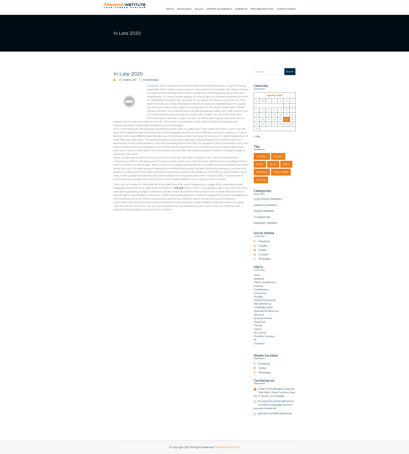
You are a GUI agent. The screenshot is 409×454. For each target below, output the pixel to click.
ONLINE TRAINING (264, 211)
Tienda (258, 325)
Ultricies (261, 179)
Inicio (257, 275)
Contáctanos (261, 289)
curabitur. (261, 156)
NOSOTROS (184, 8)
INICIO (170, 8)
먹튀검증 (178, 187)
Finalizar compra (264, 336)
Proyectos (259, 321)
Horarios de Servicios (266, 311)
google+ (263, 245)
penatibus (261, 172)
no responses (150, 80)
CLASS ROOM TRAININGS (268, 199)
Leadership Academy (265, 205)
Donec (260, 164)
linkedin (263, 254)
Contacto (259, 343)
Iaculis (273, 164)
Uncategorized (262, 217)
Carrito (258, 329)
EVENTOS (241, 8)
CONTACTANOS (286, 8)
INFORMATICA (262, 303)
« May (257, 136)
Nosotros (259, 278)
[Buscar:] (269, 71)
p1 (255, 339)
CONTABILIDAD (263, 307)
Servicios (259, 314)
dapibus (278, 156)
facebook (264, 241)
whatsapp (264, 258)
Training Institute (227, 447)
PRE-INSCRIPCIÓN (262, 8)
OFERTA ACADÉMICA (219, 8)
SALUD (199, 8)
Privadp (258, 296)
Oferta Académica (264, 282)
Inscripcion (260, 293)
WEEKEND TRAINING (266, 223)
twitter (262, 250)
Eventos (258, 285)
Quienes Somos (263, 318)
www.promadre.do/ (265, 408)
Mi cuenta (260, 332)
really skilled (281, 172)
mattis (286, 164)
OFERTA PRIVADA (265, 300)
